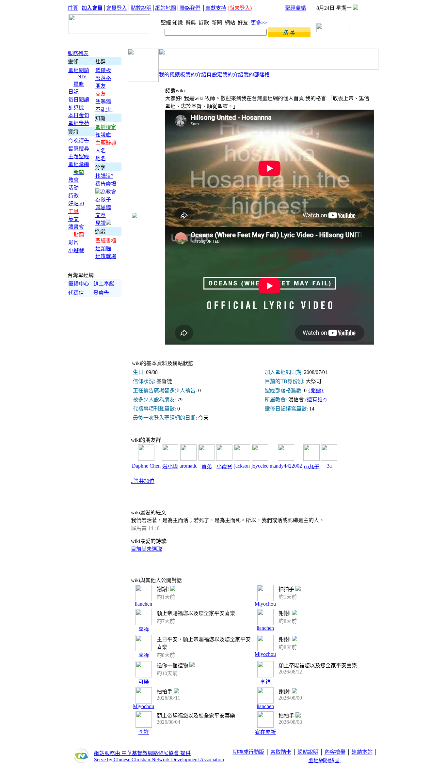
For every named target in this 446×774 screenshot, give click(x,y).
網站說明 (307, 752)
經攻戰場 (105, 256)
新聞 (217, 22)
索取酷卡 (280, 752)
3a (329, 466)
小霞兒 (224, 466)
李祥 (143, 629)
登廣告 (101, 293)
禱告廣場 (105, 184)
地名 (100, 158)
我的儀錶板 (172, 74)
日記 (73, 92)
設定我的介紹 (227, 74)
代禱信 (76, 293)
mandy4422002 (286, 466)
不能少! (104, 109)
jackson (242, 466)
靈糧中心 (78, 283)
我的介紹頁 (198, 74)
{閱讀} (316, 390)
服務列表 (78, 53)
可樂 (143, 682)
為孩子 (103, 199)
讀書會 (76, 227)
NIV (82, 76)
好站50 (76, 203)
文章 (100, 215)
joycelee (259, 466)
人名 (100, 150)
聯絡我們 (190, 8)
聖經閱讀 (78, 70)
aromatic (188, 466)
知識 (178, 22)
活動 (73, 188)
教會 (73, 180)
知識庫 (103, 135)
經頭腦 (103, 248)
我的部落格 (257, 74)
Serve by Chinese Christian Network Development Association (159, 759)
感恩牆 (103, 207)
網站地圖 (165, 8)
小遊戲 (76, 250)
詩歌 (204, 22)
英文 (73, 219)
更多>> (259, 22)
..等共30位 (142, 481)
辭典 (191, 22)
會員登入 (116, 8)
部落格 (103, 78)
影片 (73, 242)
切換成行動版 (248, 752)
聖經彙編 (295, 8)
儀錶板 (103, 70)
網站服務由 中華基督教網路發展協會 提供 (142, 753)
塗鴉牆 (103, 101)
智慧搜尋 (78, 148)
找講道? (104, 176)
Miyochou (265, 604)
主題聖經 (78, 156)
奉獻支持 (215, 8)
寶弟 (206, 466)
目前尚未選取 (146, 549)
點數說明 (141, 8)
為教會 (108, 191)
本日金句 (78, 115)
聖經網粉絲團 (324, 760)
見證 (100, 223)
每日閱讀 (78, 99)
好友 (243, 22)
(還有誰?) (316, 399)
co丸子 (311, 466)
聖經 (164, 22)
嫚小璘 (170, 466)
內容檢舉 (335, 752)
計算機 (76, 107)
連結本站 (362, 752)
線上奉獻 (103, 283)
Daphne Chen (146, 466)
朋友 (100, 86)
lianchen (143, 604)
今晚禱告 (78, 141)
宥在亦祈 (265, 732)
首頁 (73, 8)
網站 (230, 22)
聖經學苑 (78, 123)
